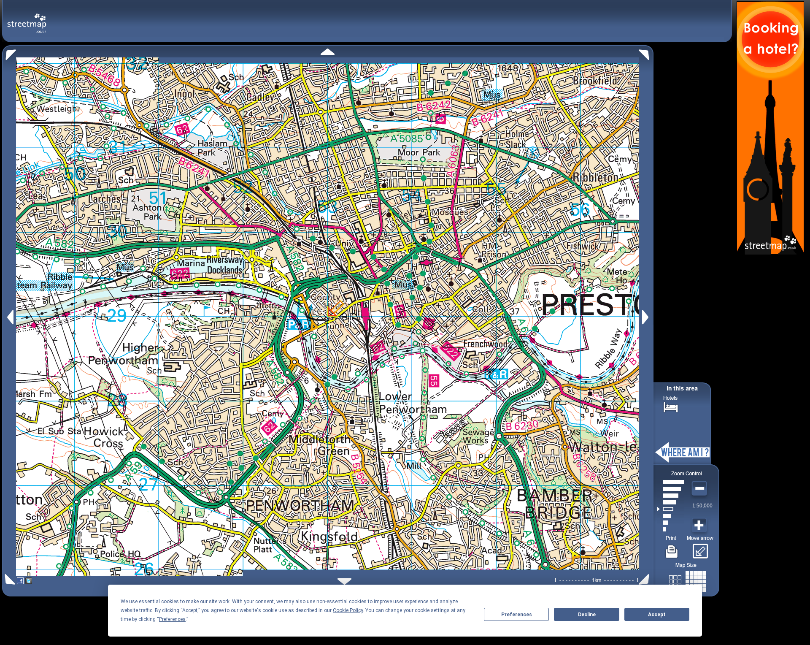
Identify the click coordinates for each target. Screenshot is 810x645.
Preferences (516, 615)
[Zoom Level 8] (670, 482)
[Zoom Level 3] (670, 516)
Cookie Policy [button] (348, 610)
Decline (587, 615)
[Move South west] (8, 579)
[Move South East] (646, 579)
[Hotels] (670, 406)
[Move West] (9, 317)
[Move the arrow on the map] (700, 548)
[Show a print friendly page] (671, 548)
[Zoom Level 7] (670, 489)
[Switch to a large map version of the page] (687, 579)
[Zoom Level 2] (670, 522)
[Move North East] (646, 52)
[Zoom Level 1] (670, 529)
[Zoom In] (700, 525)
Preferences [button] (172, 619)
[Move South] (344, 581)
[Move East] (646, 317)
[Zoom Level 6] (670, 495)
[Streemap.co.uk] (26, 18)
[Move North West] (9, 52)
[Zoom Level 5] (670, 502)
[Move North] (327, 51)
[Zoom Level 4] (670, 509)
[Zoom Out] (700, 488)
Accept (657, 615)
